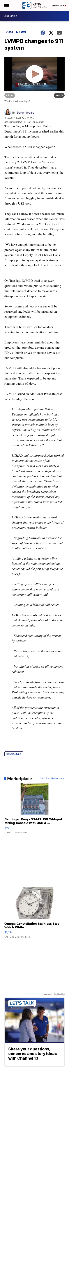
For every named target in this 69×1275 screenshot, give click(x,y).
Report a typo (13, 754)
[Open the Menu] (6, 5)
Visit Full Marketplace (52, 778)
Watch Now (58, 6)
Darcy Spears (25, 112)
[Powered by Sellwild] (59, 994)
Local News (15, 32)
